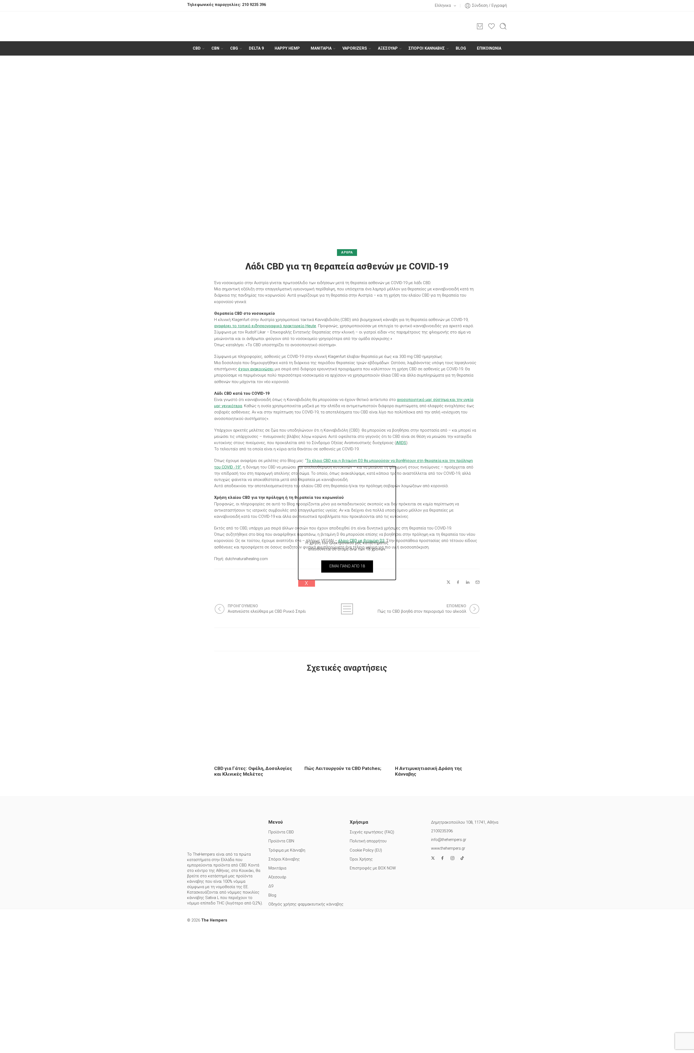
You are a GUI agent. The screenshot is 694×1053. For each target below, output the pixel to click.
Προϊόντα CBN (281, 841)
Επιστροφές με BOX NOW (373, 868)
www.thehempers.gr (448, 848)
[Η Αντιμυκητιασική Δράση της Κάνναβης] (437, 720)
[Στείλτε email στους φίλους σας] (477, 582)
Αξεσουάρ (388, 48)
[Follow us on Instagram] (452, 858)
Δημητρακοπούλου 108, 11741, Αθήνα (464, 822)
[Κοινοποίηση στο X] (448, 582)
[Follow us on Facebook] (442, 858)
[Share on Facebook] (458, 582)
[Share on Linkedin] (467, 582)
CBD (197, 48)
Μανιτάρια (277, 868)
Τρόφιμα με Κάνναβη (286, 850)
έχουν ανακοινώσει (256, 369)
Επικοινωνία (489, 48)
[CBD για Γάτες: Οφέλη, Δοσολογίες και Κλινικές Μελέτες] (256, 720)
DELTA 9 (256, 48)
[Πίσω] (347, 608)
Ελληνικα (443, 5)
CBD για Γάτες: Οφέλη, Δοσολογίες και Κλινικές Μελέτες (253, 771)
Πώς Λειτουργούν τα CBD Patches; (342, 768)
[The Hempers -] (347, 26)
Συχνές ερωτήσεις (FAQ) (372, 832)
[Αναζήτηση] (503, 26)
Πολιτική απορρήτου (368, 841)
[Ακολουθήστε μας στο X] (433, 858)
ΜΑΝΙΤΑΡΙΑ (321, 48)
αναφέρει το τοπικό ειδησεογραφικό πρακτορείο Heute (265, 326)
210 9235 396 (254, 4)
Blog (461, 48)
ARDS (401, 443)
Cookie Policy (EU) (366, 850)
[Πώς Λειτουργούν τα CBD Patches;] (346, 720)
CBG (234, 48)
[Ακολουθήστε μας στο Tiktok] (462, 858)
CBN (215, 48)
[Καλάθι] (480, 26)
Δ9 (270, 886)
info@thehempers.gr (448, 839)
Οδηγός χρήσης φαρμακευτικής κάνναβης (305, 904)
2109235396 (442, 831)
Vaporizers (354, 48)
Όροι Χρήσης (361, 859)
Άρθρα (347, 252)
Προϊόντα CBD (281, 832)
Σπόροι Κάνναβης (427, 48)
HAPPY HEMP (287, 48)
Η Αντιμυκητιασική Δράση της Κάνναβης (428, 771)
